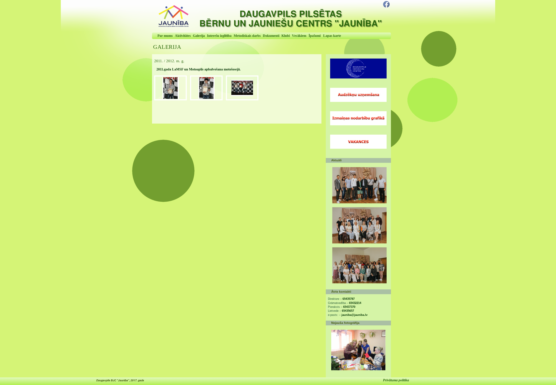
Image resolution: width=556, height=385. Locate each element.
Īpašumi (315, 36)
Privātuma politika (396, 380)
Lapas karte (332, 36)
